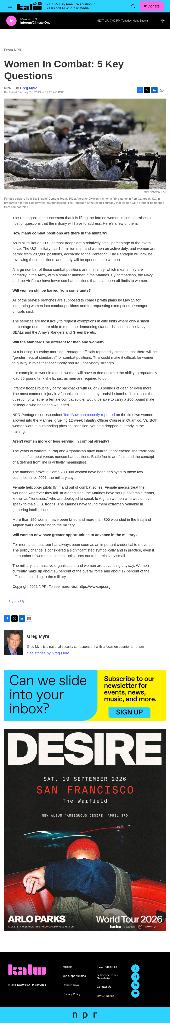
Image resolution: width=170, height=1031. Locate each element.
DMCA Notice (105, 995)
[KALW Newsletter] (85, 695)
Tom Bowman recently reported (89, 415)
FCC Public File (107, 966)
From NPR (12, 50)
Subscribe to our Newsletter (107, 977)
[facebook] (135, 968)
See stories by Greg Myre (48, 653)
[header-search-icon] (133, 6)
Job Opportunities (74, 975)
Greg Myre (28, 88)
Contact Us (104, 986)
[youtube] (135, 993)
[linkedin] (135, 985)
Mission (68, 966)
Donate (154, 6)
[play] (11, 20)
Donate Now (71, 985)
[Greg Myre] (13, 642)
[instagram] (135, 977)
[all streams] (164, 20)
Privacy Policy (72, 994)
